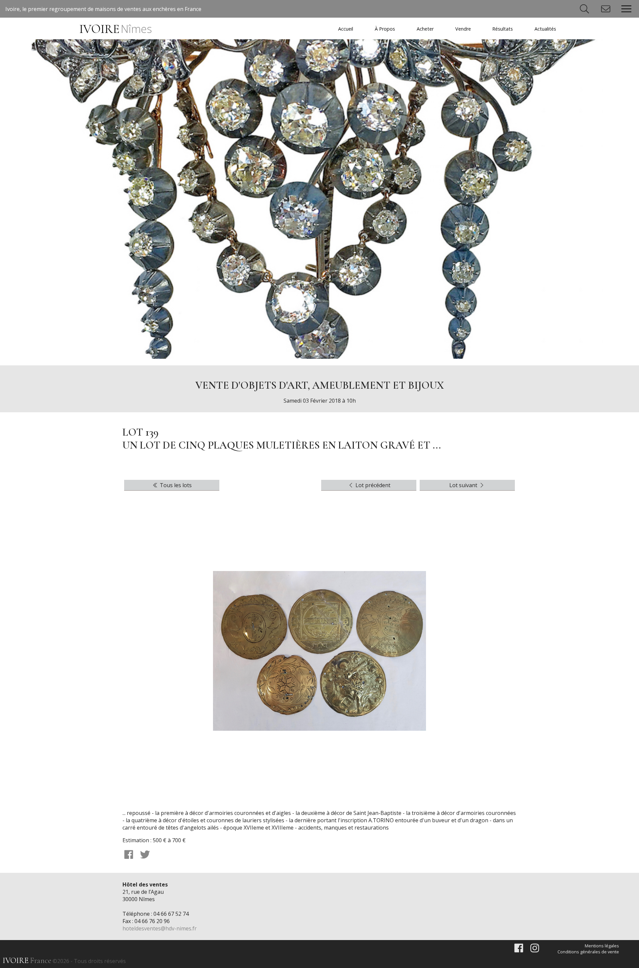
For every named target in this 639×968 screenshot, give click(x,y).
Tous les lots (175, 485)
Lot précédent (372, 485)
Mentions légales (602, 946)
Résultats (502, 29)
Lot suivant (464, 485)
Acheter (425, 29)
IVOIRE (115, 29)
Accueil (345, 29)
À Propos (385, 29)
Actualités (545, 29)
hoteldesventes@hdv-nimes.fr (159, 928)
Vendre (463, 29)
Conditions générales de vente (588, 952)
